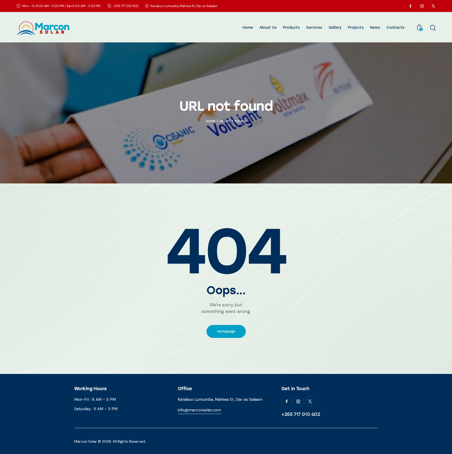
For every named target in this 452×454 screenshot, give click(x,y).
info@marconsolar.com (199, 410)
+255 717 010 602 (300, 414)
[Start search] (433, 28)
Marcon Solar (85, 441)
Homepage (226, 331)
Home (210, 121)
